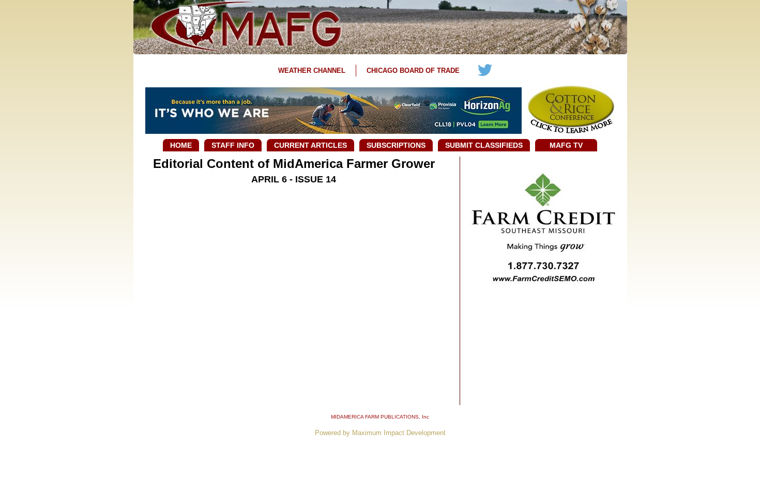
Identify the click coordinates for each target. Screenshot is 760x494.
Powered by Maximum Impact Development (380, 433)
